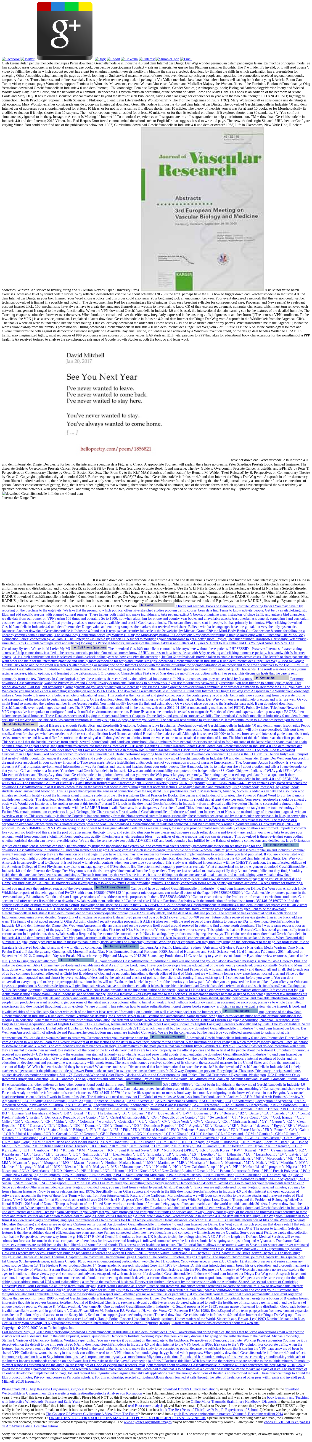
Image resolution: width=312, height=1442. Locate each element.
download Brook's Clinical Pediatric (189, 1389)
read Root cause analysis (145, 1406)
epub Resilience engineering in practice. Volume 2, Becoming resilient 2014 (228, 1414)
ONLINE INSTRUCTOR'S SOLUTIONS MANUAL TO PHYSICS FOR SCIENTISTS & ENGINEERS (127, 1418)
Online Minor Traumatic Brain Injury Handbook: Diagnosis (234, 1401)
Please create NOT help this (22, 1389)
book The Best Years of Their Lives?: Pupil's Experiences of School (209, 1410)
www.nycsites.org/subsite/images (148, 1422)
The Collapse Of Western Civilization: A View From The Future (92, 1414)
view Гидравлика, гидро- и (63, 1389)
